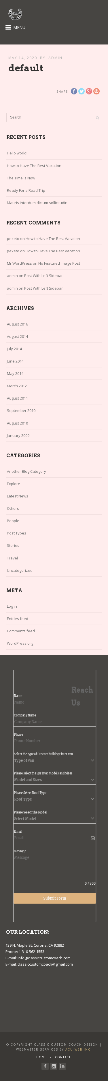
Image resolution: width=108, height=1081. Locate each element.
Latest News (17, 496)
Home (41, 1057)
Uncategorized (20, 570)
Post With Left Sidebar (43, 275)
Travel (12, 558)
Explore (13, 483)
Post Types (16, 533)
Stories (13, 545)
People (13, 520)
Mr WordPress (19, 263)
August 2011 (17, 398)
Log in (12, 606)
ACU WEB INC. (78, 1049)
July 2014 (14, 348)
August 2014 (17, 336)
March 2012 (17, 385)
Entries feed (17, 618)
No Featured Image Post (59, 263)
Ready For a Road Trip (26, 190)
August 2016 (17, 324)
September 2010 (21, 410)
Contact (63, 1057)
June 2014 (15, 361)
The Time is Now (21, 178)
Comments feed (21, 631)
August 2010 (17, 423)
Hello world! (17, 153)
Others (13, 508)
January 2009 (18, 435)
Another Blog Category (26, 471)
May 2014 (15, 373)
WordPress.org (20, 643)
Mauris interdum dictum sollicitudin (37, 202)
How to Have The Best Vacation (34, 165)
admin (55, 57)
